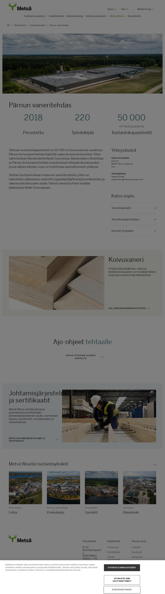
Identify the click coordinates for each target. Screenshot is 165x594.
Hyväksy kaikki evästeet (122, 567)
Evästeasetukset (122, 590)
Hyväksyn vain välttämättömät (122, 579)
